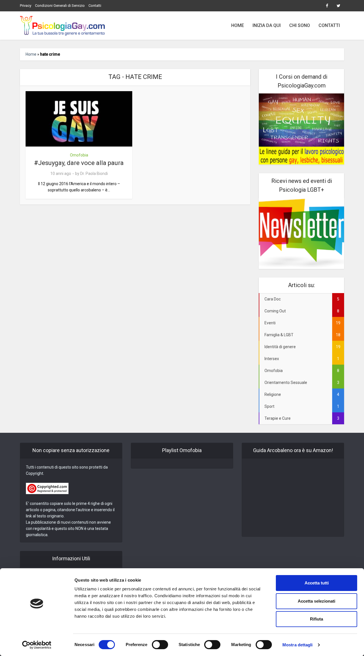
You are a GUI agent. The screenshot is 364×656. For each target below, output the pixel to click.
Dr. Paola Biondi (94, 173)
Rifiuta (316, 619)
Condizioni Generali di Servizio (60, 5)
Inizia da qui (267, 25)
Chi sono (299, 25)
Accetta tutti (317, 582)
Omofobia (79, 155)
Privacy (25, 5)
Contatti (94, 5)
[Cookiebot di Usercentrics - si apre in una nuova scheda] (37, 645)
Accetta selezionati (316, 601)
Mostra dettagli (297, 644)
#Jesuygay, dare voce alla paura (79, 162)
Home (237, 25)
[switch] (160, 644)
